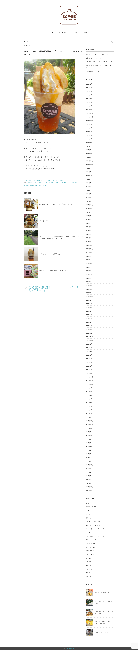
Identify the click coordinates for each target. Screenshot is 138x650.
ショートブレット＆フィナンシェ (96, 529)
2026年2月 (89, 106)
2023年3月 (89, 234)
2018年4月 (89, 450)
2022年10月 (89, 252)
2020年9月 (89, 344)
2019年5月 (89, 403)
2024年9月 (89, 168)
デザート (69, 182)
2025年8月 (89, 128)
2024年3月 (89, 190)
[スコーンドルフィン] (69, 7)
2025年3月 (89, 146)
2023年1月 (89, 241)
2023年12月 (89, 201)
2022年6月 (89, 267)
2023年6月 (89, 223)
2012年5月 (89, 476)
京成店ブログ (90, 551)
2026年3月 (89, 102)
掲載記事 (88, 565)
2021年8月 (89, 304)
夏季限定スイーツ (34, 185)
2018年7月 (89, 439)
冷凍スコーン (90, 554)
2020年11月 (89, 337)
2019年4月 (89, 406)
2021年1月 (89, 329)
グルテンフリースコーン (93, 525)
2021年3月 (89, 322)
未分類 (26, 42)
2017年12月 (89, 465)
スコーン (88, 532)
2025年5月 (89, 139)
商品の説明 (89, 562)
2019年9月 (89, 388)
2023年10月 (89, 208)
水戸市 (41, 185)
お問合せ (75, 32)
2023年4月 (89, 230)
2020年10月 (89, 340)
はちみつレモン (76, 182)
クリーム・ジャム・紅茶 (93, 521)
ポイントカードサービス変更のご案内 (97, 54)
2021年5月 (89, 315)
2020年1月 (89, 373)
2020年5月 (89, 359)
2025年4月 (89, 142)
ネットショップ (63, 32)
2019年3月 (89, 410)
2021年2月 (89, 326)
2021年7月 (89, 307)
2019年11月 (89, 381)
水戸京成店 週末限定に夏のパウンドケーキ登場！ (99, 66)
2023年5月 (89, 227)
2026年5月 (89, 95)
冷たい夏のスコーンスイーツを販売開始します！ (55, 204)
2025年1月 (89, 153)
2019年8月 (89, 392)
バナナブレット (90, 543)
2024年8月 (89, 172)
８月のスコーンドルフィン (94, 58)
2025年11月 (89, 117)
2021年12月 (89, 289)
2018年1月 (89, 461)
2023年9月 (89, 212)
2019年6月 (89, 399)
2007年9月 (89, 479)
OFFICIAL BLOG (91, 507)
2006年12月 (89, 483)
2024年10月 (89, 164)
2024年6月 (89, 179)
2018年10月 (89, 428)
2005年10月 (89, 490)
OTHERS (88, 510)
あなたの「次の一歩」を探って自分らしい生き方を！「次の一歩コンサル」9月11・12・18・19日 (61, 237)
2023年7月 (89, 219)
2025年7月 (89, 131)
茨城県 (44, 185)
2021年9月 (89, 300)
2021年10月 (89, 296)
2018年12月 (89, 421)
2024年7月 (89, 175)
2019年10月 (89, 384)
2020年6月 (89, 355)
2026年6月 (89, 91)
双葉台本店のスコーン (92, 71)
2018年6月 (89, 443)
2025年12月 (89, 113)
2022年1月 (89, 285)
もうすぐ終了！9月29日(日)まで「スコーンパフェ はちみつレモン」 (48, 180)
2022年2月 (89, 282)
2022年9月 (89, 256)
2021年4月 (89, 318)
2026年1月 (89, 110)
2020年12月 (89, 333)
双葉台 (27, 185)
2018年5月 (89, 446)
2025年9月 (89, 124)
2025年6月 (89, 135)
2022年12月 (89, 245)
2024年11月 (89, 161)
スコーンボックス (91, 540)
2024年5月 (89, 183)
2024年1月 (89, 197)
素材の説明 (89, 576)
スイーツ (37, 182)
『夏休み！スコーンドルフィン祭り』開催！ (99, 62)
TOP (52, 32)
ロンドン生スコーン (92, 547)
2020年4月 (89, 362)
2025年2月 (89, 150)
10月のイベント (44, 221)
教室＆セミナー (90, 569)
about (85, 32)
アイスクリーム (31, 182)
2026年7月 (89, 88)
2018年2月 (89, 457)
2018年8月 (89, 435)
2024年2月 (89, 194)
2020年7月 (89, 351)
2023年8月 (89, 216)
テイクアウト (62, 182)
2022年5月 (89, 271)
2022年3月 (89, 278)
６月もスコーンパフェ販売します (50, 254)
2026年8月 (89, 84)
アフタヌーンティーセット (94, 514)
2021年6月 (89, 311)
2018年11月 (89, 424)
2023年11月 (89, 205)
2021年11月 (89, 293)
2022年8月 (89, 260)
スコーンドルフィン (45, 182)
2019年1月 (89, 417)
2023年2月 (89, 238)
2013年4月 (89, 472)
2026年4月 (89, 99)
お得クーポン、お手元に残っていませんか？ (54, 271)
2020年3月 (89, 366)
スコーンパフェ (55, 182)
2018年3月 (89, 454)
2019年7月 (89, 395)
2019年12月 (89, 377)
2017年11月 (89, 468)
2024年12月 (89, 157)
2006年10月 (89, 487)
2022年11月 (89, 249)
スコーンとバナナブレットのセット (96, 536)
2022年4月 (89, 274)
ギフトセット (90, 518)
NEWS (88, 503)
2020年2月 (89, 370)
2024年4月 (89, 186)
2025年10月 (89, 121)
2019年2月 (89, 413)
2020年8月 (89, 348)
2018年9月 (89, 432)
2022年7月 (89, 263)
